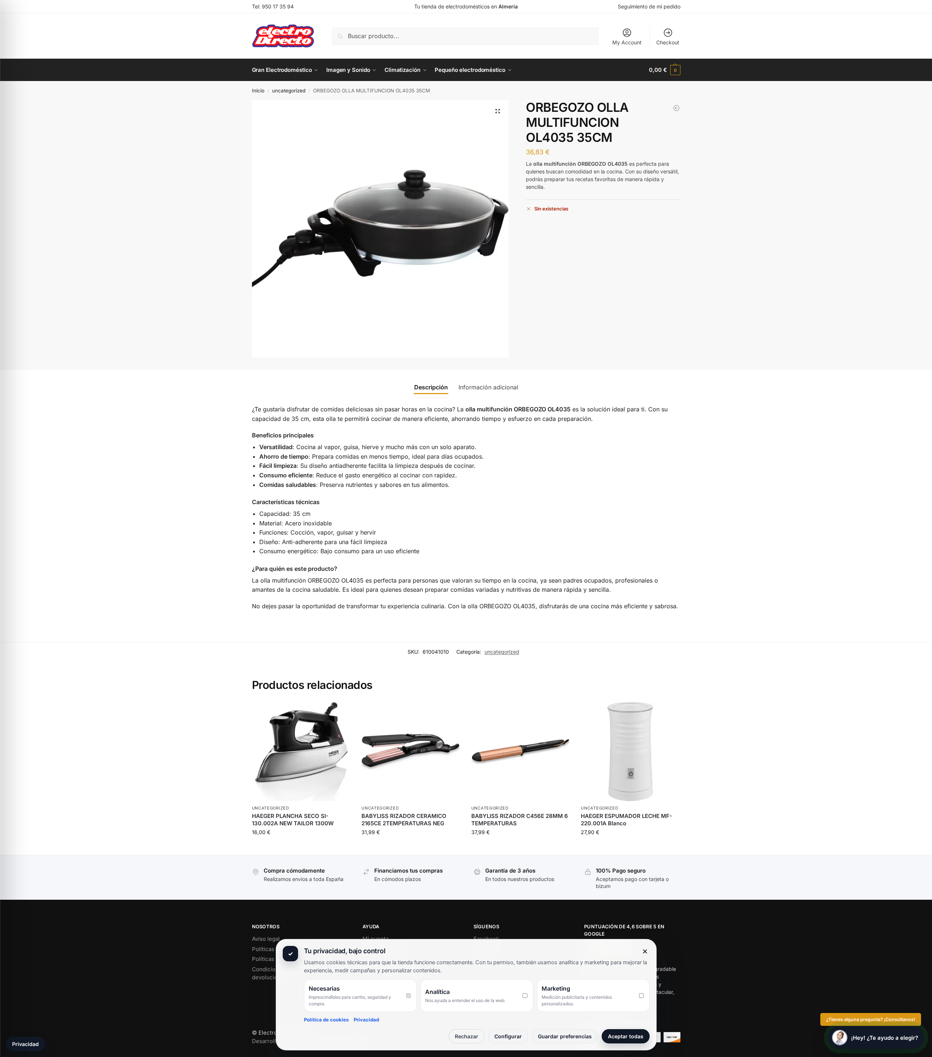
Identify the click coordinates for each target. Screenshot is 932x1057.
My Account (627, 42)
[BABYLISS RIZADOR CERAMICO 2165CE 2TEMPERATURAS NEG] (410, 751)
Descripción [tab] (431, 387)
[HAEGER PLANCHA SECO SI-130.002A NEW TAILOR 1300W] (301, 751)
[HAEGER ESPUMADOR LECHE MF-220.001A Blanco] (630, 751)
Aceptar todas (625, 1036)
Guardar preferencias (565, 1036)
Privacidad (366, 1020)
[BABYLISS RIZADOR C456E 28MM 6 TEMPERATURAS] (676, 108)
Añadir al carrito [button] (301, 847)
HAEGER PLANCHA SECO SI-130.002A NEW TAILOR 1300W (293, 819)
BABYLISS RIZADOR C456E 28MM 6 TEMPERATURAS (519, 819)
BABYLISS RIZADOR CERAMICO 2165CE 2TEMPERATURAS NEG (403, 819)
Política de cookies (326, 1020)
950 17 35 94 (278, 6)
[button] (664, 70)
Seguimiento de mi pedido (649, 6)
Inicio (258, 90)
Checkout (667, 42)
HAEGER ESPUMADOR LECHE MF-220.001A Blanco (626, 819)
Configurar (508, 1036)
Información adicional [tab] (488, 387)
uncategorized (288, 90)
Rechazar (466, 1036)
